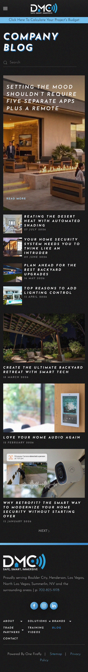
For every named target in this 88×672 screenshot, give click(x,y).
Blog (56, 628)
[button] (5, 8)
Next (42, 531)
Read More (16, 199)
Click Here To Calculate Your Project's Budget (44, 20)
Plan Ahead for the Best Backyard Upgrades (50, 270)
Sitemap (56, 654)
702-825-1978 (49, 590)
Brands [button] (58, 621)
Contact (10, 638)
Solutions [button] (37, 621)
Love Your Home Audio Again (42, 437)
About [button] (8, 621)
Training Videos (36, 630)
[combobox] (40, 62)
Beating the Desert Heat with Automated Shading (52, 221)
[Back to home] (44, 8)
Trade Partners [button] (11, 630)
